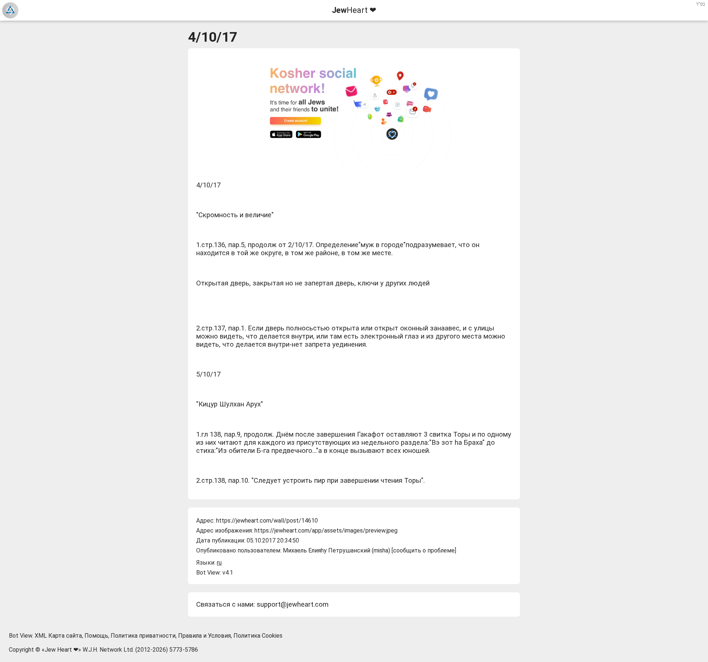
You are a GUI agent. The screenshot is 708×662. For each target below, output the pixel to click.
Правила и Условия (204, 635)
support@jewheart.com (293, 604)
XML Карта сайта (58, 635)
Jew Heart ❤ (61, 649)
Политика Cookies (257, 635)
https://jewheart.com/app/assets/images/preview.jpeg (326, 530)
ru (219, 562)
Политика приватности (143, 635)
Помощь (96, 635)
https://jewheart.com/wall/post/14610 (267, 520)
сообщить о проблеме (424, 550)
